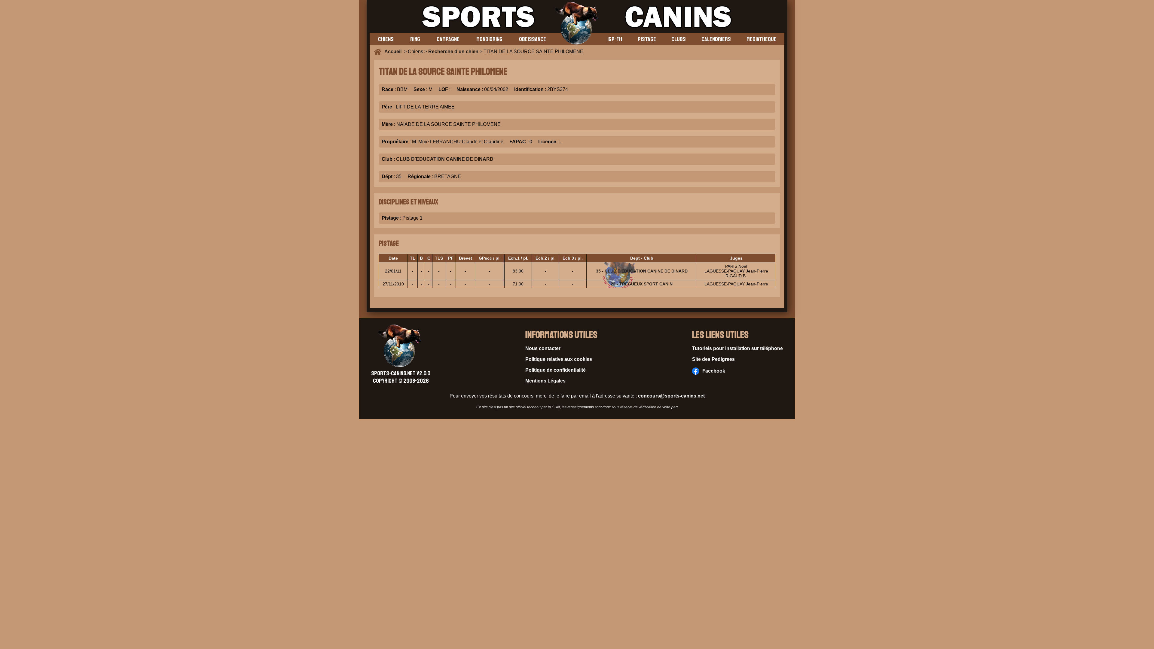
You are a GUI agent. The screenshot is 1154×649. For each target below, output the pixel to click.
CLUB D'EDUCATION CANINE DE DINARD (444, 159)
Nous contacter (542, 348)
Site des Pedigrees (713, 359)
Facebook (713, 370)
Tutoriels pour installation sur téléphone (737, 348)
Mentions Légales (545, 380)
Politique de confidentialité (555, 370)
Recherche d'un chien (453, 51)
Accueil (394, 51)
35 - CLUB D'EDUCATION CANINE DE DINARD (642, 271)
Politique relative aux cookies (558, 359)
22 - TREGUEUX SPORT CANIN (642, 284)
